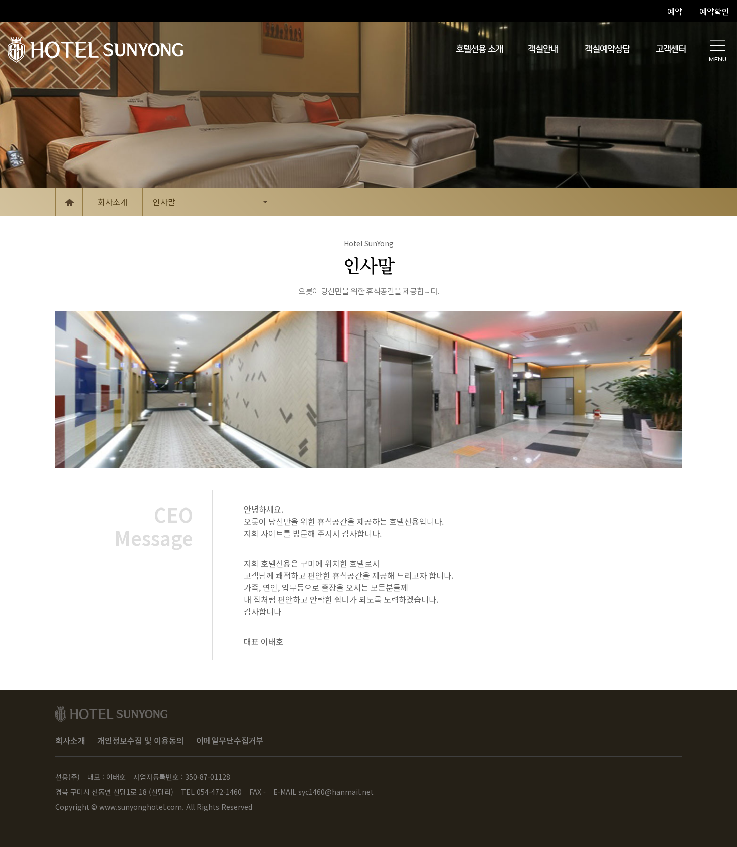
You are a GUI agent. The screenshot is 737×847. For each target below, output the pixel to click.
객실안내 (543, 49)
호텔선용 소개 (479, 49)
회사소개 (70, 740)
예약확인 (714, 11)
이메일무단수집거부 (230, 740)
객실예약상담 (607, 49)
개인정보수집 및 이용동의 (140, 740)
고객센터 (671, 49)
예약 (674, 11)
